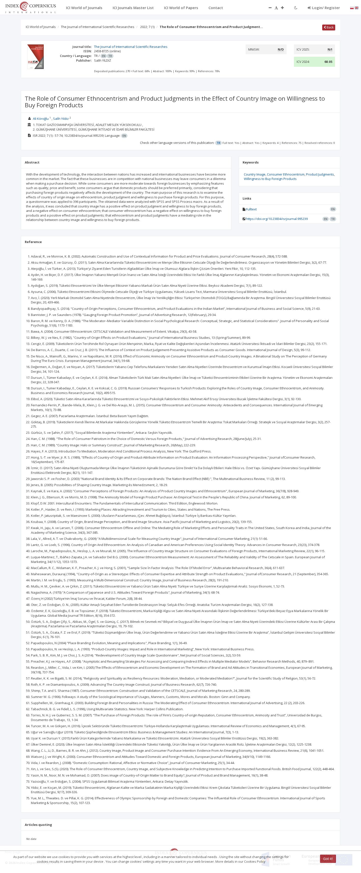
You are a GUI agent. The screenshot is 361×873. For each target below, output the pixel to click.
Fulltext (251, 209)
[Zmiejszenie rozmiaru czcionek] (268, 7)
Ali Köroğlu (41, 118)
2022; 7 (147, 27)
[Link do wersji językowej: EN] (357, 7)
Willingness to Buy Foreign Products (270, 179)
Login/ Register (326, 7)
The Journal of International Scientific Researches (97, 27)
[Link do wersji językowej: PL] (352, 7)
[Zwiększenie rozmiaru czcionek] (285, 7)
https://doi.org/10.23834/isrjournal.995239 (277, 219)
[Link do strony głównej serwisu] (30, 7)
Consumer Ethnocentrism (286, 174)
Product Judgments (320, 174)
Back (330, 27)
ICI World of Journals (41, 27)
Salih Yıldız (61, 118)
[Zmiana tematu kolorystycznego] (296, 7)
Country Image (254, 174)
